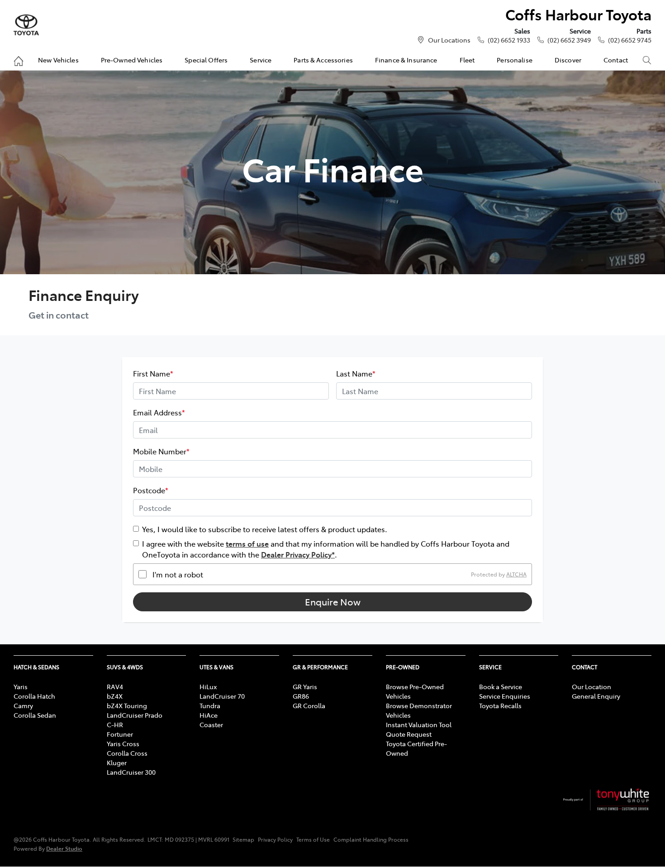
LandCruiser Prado (134, 714)
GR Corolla (309, 705)
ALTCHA (516, 574)
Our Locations (449, 39)
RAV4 (115, 686)
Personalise (514, 59)
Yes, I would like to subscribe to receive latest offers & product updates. (264, 529)
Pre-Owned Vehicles (132, 59)
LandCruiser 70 (222, 695)
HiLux (208, 686)
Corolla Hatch (34, 695)
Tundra (210, 705)
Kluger (117, 762)
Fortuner (120, 733)
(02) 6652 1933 (509, 39)
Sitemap (243, 839)
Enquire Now (333, 601)
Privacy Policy (275, 839)
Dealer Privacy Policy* (298, 554)
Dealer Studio (64, 848)
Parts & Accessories (323, 59)
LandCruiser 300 (131, 771)
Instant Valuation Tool (418, 724)
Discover (568, 59)
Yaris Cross (123, 743)
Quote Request (409, 733)
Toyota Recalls (500, 705)
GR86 (301, 695)
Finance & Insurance (406, 59)
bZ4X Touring (127, 705)
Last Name (355, 373)
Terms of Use (313, 839)
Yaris (21, 686)
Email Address (159, 412)
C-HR (115, 724)
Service (260, 59)
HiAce (209, 714)
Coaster (211, 724)
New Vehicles (58, 59)
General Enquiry (596, 695)
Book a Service (500, 686)
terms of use (247, 543)
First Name (153, 373)
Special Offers (206, 59)
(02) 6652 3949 (569, 39)
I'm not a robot (177, 574)
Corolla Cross (127, 752)
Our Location (591, 686)
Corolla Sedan (35, 714)
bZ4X (115, 695)
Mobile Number (161, 451)
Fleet (467, 59)
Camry (23, 705)
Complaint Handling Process (370, 839)
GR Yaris (305, 686)
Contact (615, 59)
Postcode (150, 490)
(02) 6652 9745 (629, 39)
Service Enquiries (504, 695)
